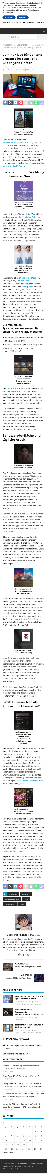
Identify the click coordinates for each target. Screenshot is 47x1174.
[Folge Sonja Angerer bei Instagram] (27, 954)
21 (29, 1144)
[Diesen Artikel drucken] (31, 103)
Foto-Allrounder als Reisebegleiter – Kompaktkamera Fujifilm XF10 (29, 1012)
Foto (26, 899)
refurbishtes (13, 388)
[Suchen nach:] (24, 37)
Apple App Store (29, 278)
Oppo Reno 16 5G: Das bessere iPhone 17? (21, 1076)
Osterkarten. (8, 531)
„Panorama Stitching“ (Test (32, 780)
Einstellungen (33, 10)
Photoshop (10, 904)
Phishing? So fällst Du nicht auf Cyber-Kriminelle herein (29, 997)
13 (23, 1140)
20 (23, 1144)
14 (29, 1140)
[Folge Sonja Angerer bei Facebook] (22, 954)
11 (12, 1140)
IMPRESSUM (21, 1166)
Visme (21, 904)
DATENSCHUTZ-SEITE (11, 1169)
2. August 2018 (22, 1017)
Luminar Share (23, 280)
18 (12, 1144)
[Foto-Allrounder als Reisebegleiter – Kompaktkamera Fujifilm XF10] (8, 1012)
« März (5, 1152)
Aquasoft (26, 894)
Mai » (12, 1152)
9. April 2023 (9, 69)
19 (17, 1144)
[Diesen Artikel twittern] (10, 103)
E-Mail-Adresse (26, 403)
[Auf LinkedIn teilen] (15, 103)
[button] (43, 31)
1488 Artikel (35, 935)
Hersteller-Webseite (31, 217)
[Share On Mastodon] (41, 103)
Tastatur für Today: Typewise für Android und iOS (29, 1026)
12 (17, 1140)
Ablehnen (22, 17)
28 (29, 1149)
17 (6, 1144)
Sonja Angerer (23, 69)
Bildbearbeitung (12, 899)
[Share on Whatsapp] (36, 103)
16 (41, 1140)
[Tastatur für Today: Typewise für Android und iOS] (8, 1028)
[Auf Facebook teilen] (5, 103)
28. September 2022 (23, 1002)
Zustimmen (9, 17)
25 (12, 1149)
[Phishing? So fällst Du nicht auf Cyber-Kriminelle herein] (8, 999)
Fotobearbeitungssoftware (14, 142)
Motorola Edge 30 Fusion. (14, 166)
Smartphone (27, 286)
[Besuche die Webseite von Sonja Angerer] (19, 954)
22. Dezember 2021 (23, 1030)
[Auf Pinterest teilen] (20, 103)
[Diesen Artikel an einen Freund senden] (25, 103)
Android (13, 894)
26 (17, 1149)
